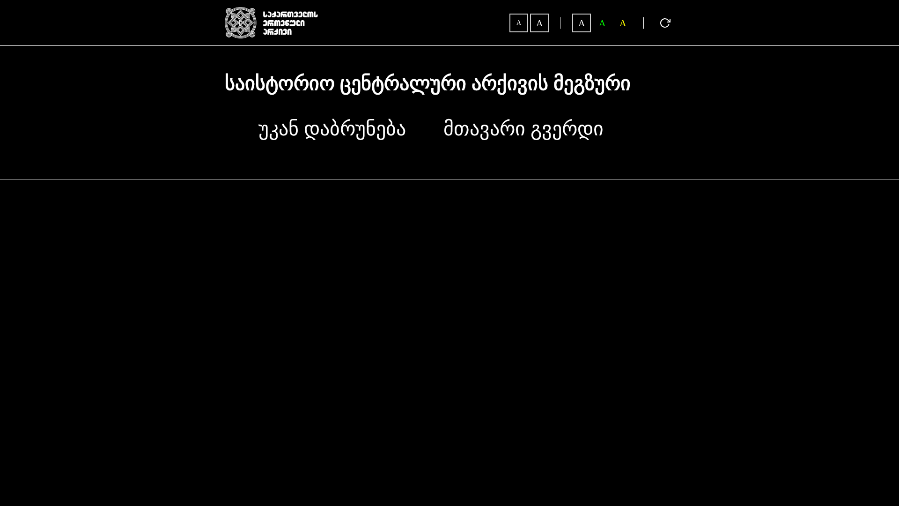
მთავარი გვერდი (523, 129)
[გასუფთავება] (665, 23)
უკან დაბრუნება (332, 129)
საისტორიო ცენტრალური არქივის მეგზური (428, 84)
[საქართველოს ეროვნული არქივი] (271, 11)
